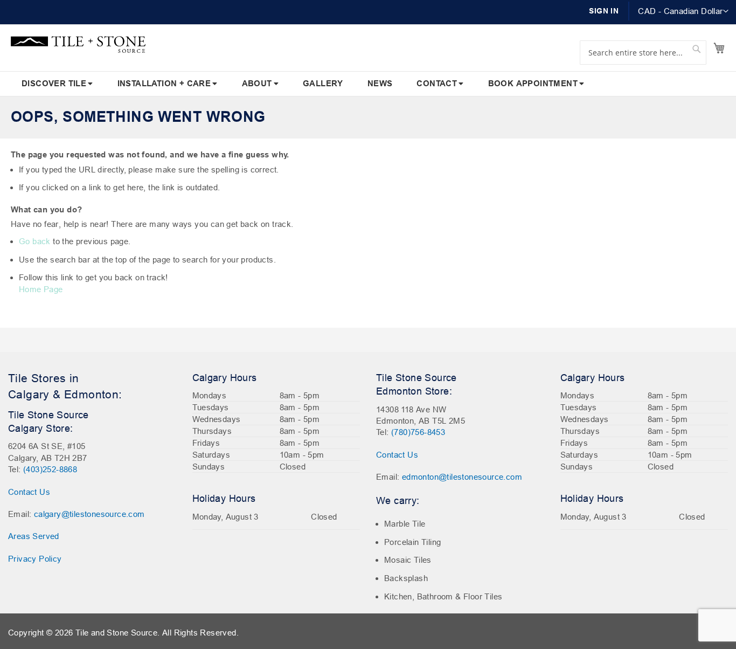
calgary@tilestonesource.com (89, 514)
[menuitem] (57, 84)
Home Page (41, 289)
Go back (35, 241)
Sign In (604, 10)
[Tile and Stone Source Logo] (78, 44)
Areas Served (33, 536)
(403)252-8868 (50, 469)
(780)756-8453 (418, 432)
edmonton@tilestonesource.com (462, 476)
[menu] (368, 84)
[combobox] (643, 52)
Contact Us (29, 491)
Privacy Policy (35, 558)
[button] (683, 11)
